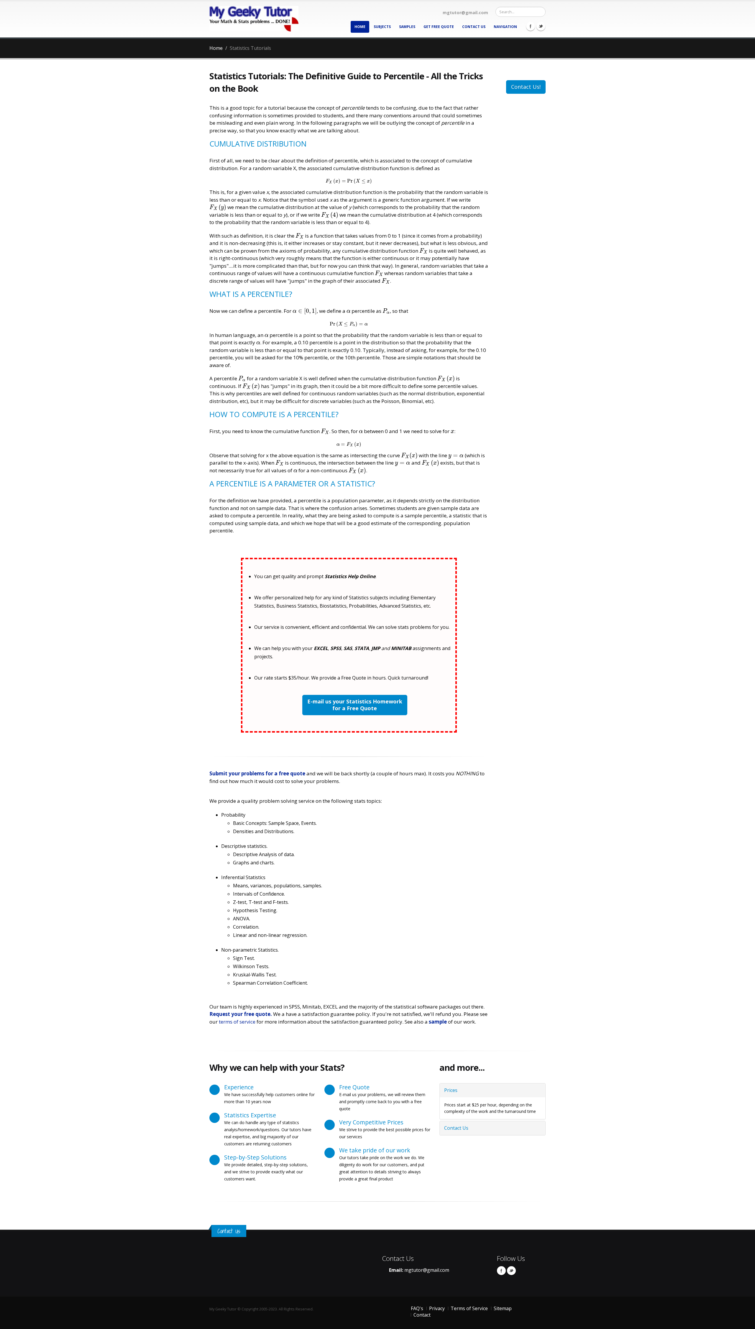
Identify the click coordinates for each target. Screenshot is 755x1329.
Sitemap (503, 1308)
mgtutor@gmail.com (426, 1270)
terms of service (237, 1021)
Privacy (437, 1308)
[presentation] (349, 181)
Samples (407, 26)
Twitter (540, 26)
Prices (450, 1090)
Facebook (530, 26)
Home (359, 26)
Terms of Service (469, 1308)
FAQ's (417, 1308)
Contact (422, 1315)
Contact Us (473, 26)
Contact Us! (526, 86)
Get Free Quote (439, 26)
